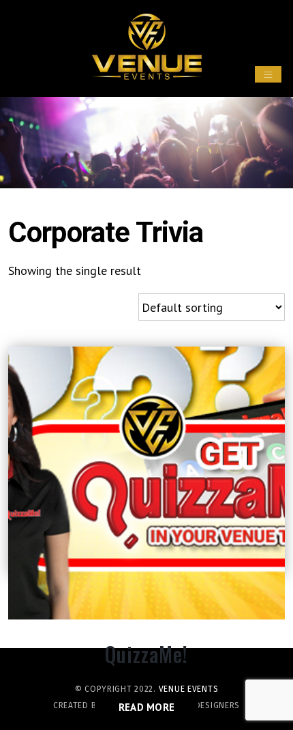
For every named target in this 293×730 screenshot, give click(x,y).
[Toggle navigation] (268, 74)
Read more (147, 707)
